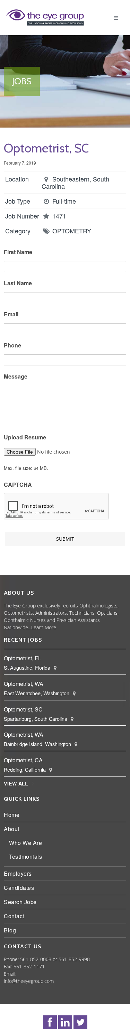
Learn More (45, 634)
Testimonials (27, 864)
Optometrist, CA (25, 767)
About (13, 836)
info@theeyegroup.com (30, 988)
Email (13, 321)
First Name (20, 259)
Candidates (21, 895)
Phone (14, 352)
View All (18, 790)
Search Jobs (22, 909)
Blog (12, 937)
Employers (20, 881)
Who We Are (27, 850)
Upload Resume (27, 444)
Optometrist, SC (25, 716)
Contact (16, 923)
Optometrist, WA (25, 691)
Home (13, 822)
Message (17, 384)
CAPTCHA (20, 492)
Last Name (20, 290)
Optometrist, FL (24, 665)
